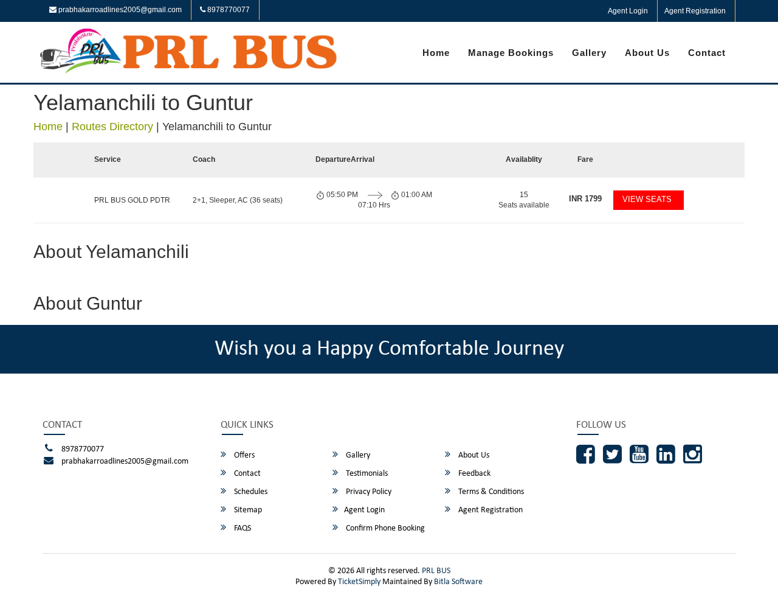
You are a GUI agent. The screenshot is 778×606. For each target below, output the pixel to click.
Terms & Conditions (490, 491)
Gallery (589, 52)
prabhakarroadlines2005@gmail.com (119, 9)
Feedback (473, 473)
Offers (243, 455)
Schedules (249, 491)
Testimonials (366, 473)
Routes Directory (112, 126)
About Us (647, 52)
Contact (707, 52)
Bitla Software (458, 582)
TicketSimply (359, 582)
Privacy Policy (367, 491)
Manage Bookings (511, 52)
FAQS (241, 528)
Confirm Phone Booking (384, 528)
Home (436, 52)
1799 (585, 198)
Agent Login (628, 11)
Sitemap (247, 510)
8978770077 (227, 9)
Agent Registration (695, 11)
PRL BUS (436, 571)
